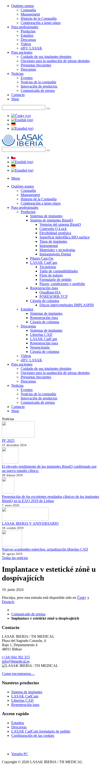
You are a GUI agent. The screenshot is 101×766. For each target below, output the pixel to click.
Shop (15, 99)
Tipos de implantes (53, 241)
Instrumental (48, 246)
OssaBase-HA (50, 292)
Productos (28, 31)
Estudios (27, 35)
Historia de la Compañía (39, 18)
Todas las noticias (15, 558)
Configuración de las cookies (32, 736)
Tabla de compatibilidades (58, 271)
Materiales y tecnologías (57, 250)
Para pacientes (21, 52)
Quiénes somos (22, 6)
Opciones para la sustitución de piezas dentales (55, 61)
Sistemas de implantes (46, 216)
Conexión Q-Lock (53, 229)
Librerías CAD (41, 335)
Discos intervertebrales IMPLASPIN (66, 305)
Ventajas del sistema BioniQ (60, 224)
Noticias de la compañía (38, 82)
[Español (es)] (22, 128)
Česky (81, 598)
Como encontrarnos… (18, 674)
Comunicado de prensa (38, 91)
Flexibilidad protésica (55, 233)
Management (30, 14)
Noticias (17, 74)
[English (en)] (22, 120)
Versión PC (19, 754)
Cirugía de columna (44, 301)
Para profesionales (24, 27)
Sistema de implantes (26, 692)
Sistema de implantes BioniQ (51, 220)
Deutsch (8, 602)
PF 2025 (8, 441)
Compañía (28, 10)
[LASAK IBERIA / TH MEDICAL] (22, 145)
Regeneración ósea (44, 288)
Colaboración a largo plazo (41, 23)
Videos (26, 44)
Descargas (28, 40)
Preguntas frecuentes (36, 65)
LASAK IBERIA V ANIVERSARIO (30, 523)
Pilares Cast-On (41, 258)
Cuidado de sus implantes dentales (46, 57)
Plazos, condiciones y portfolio (62, 284)
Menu (15, 178)
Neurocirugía (40, 347)
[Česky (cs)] (21, 116)
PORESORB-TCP (53, 296)
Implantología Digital (55, 254)
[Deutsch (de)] (13, 124)
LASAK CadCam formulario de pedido (40, 731)
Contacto (18, 95)
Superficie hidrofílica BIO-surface (64, 237)
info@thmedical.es (16, 661)
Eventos (27, 78)
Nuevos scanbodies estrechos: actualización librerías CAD (45, 549)
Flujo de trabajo (51, 275)
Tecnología (47, 267)
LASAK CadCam (43, 263)
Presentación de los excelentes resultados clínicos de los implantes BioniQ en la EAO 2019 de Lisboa (50, 499)
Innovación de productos (39, 86)
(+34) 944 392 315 (16, 657)
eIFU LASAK (31, 48)
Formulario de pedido (55, 280)
